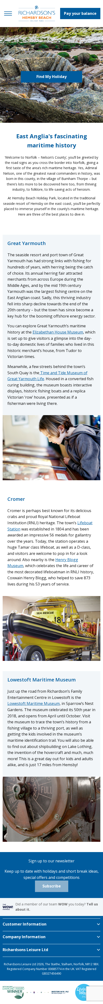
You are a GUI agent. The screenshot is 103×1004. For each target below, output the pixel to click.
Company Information (24, 936)
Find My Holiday (51, 76)
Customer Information (24, 924)
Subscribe (51, 886)
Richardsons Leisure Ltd (25, 949)
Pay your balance (80, 13)
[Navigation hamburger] (8, 13)
